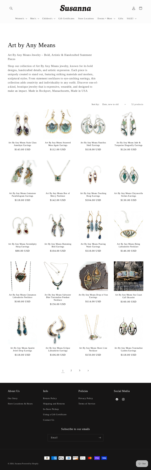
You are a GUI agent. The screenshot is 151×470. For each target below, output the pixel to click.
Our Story (13, 398)
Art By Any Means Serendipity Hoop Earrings (22, 245)
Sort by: (95, 104)
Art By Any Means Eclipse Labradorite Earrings (58, 349)
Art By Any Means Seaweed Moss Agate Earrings (58, 144)
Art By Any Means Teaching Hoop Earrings (93, 194)
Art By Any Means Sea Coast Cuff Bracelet (128, 296)
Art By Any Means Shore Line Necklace (93, 349)
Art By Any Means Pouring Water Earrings (93, 245)
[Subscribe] (99, 437)
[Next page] (88, 370)
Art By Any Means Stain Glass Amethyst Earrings (22, 144)
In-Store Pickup (51, 409)
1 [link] (63, 370)
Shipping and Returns (54, 403)
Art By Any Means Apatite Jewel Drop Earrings (22, 349)
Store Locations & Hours (20, 403)
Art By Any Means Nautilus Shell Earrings (93, 144)
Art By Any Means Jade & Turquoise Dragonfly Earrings (128, 144)
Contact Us (48, 420)
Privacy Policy (85, 398)
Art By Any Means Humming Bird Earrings (57, 245)
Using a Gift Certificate (55, 414)
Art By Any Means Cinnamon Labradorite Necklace (22, 296)
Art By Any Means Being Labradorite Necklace (128, 245)
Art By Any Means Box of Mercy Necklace (58, 194)
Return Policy (50, 398)
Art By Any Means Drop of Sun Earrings (93, 296)
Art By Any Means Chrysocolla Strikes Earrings (128, 194)
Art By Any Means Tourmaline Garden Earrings (128, 349)
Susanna (18, 464)
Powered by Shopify (30, 464)
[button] (11, 8)
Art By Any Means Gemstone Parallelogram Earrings (22, 194)
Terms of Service (86, 403)
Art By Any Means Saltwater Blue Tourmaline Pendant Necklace (58, 297)
